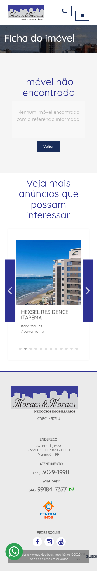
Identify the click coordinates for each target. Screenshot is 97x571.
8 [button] (56, 350)
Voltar (48, 147)
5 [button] (41, 350)
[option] (48, 290)
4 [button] (35, 350)
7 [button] (51, 350)
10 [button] (66, 350)
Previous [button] (10, 290)
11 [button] (71, 350)
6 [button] (46, 350)
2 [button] (25, 350)
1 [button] (20, 350)
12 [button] (76, 350)
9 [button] (61, 350)
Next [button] (88, 290)
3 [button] (30, 350)
